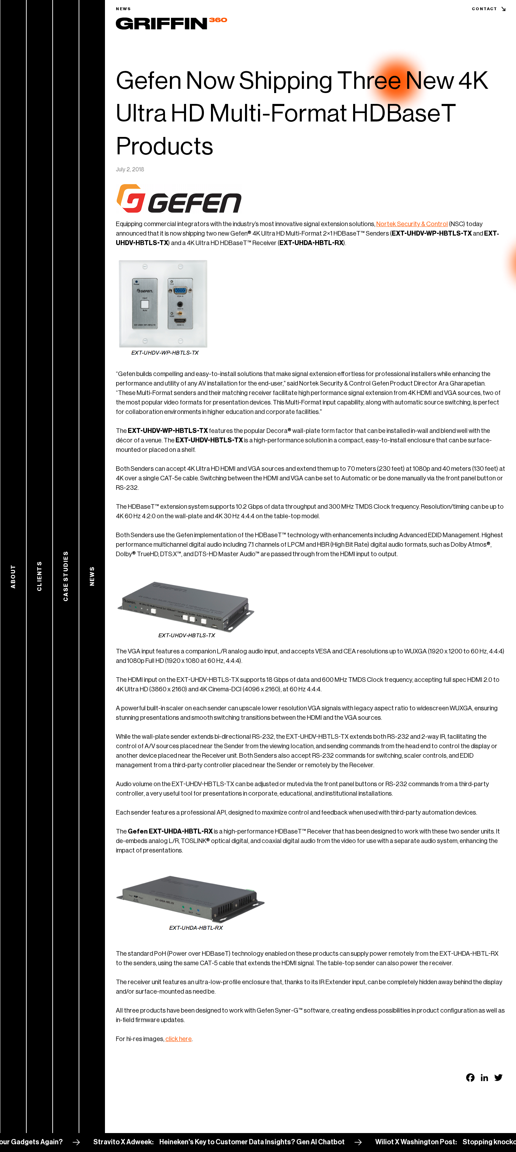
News (123, 9)
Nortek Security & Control (412, 224)
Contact (484, 9)
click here (178, 1039)
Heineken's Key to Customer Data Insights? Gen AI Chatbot (220, 1142)
